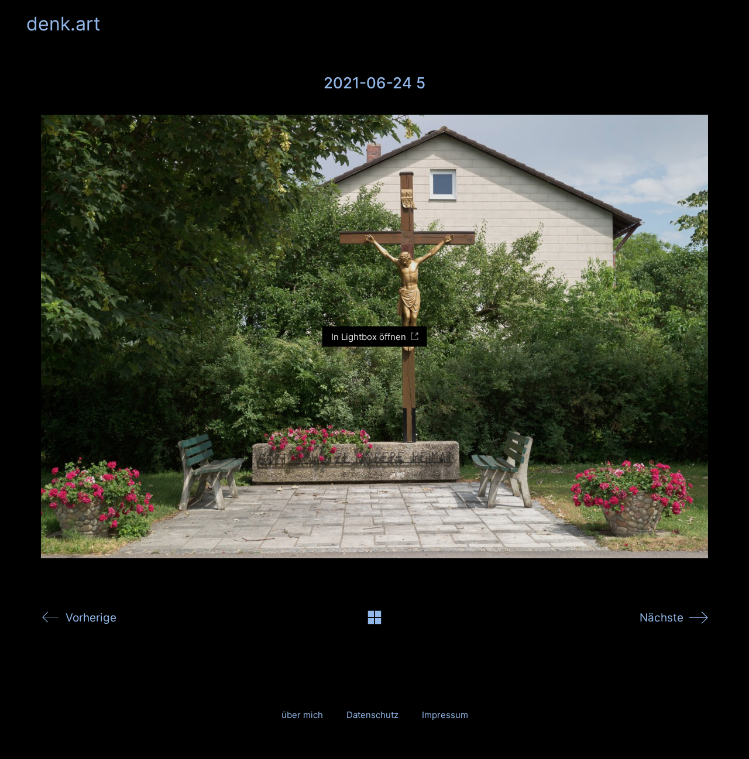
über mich (302, 714)
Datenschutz (372, 714)
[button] (716, 24)
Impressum (445, 714)
